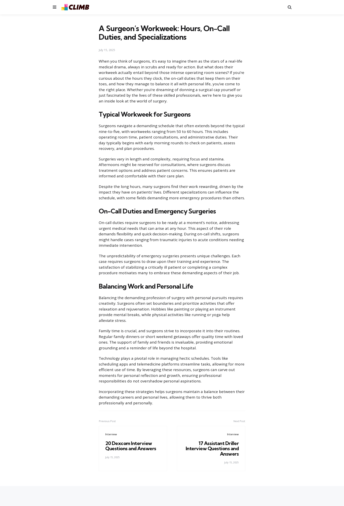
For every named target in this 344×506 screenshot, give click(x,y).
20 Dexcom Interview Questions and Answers (130, 445)
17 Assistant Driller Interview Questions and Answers (212, 448)
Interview (111, 434)
